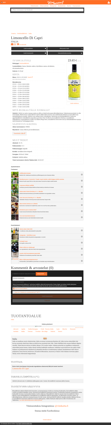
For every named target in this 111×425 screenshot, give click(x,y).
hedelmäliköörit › (22, 33)
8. (40, 344)
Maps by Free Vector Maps (79, 327)
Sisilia (23, 331)
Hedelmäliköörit (24, 63)
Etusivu (13, 33)
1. (49, 338)
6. (48, 335)
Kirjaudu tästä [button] (64, 48)
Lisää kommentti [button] (28, 53)
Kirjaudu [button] (40, 274)
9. (50, 351)
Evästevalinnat (47, 419)
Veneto (60, 331)
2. (55, 341)
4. (47, 327)
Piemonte (73, 329)
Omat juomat (76, 6)
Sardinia (15, 331)
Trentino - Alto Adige (41, 331)
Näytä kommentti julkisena (21, 288)
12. (47, 337)
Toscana (30, 331)
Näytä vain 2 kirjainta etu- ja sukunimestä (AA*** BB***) (27, 292)
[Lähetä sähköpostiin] (12, 44)
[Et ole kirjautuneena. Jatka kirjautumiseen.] (109, 2)
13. (45, 329)
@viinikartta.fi (61, 406)
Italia (30, 33)
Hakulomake (34, 6)
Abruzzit (15, 329)
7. (37, 331)
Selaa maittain (44, 6)
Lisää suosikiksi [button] (28, 48)
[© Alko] (74, 82)
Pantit (29, 77)
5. (47, 340)
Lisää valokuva (74, 103)
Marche (65, 329)
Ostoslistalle (22, 44)
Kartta (69, 6)
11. (44, 327)
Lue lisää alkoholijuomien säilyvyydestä (30, 400)
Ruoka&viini (61, 6)
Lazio (58, 329)
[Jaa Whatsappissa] (15, 44)
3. (44, 332)
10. (44, 335)
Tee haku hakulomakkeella (24, 423)
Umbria (53, 331)
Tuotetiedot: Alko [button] (19, 133)
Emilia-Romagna (33, 329)
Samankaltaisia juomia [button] (64, 53)
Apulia (23, 329)
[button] (3, 2)
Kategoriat (53, 6)
